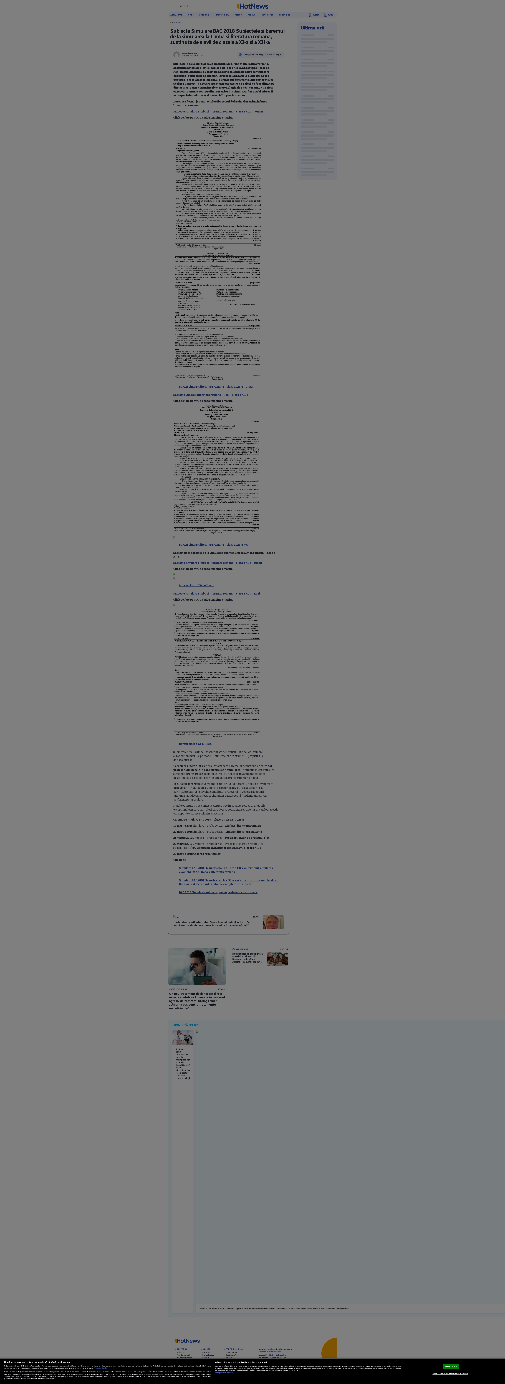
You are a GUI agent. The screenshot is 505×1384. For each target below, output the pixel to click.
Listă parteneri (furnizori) (224, 1373)
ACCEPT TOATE (451, 1366)
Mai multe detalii (100, 1368)
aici (200, 1374)
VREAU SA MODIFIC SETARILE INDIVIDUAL (450, 1373)
